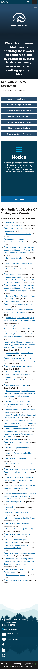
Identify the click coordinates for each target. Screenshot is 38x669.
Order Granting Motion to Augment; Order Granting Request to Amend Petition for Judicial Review (20, 423)
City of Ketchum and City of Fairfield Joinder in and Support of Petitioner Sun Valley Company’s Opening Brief (19, 288)
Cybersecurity (29, 664)
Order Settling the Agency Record (19, 464)
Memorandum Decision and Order (18, 234)
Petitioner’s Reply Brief (15, 258)
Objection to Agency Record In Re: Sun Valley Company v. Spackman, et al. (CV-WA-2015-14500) (20, 496)
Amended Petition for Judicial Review (20, 453)
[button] (29, 2)
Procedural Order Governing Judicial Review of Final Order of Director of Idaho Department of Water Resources (20, 561)
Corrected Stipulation (14, 502)
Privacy (6, 666)
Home (3, 90)
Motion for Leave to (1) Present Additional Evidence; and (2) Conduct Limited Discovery (18, 404)
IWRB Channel (10, 639)
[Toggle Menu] (34, 2)
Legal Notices (17, 666)
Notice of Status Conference (17, 459)
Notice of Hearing (13, 372)
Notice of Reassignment (15, 575)
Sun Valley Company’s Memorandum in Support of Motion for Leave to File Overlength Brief (19, 328)
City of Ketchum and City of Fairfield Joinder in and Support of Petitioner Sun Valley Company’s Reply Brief (19, 250)
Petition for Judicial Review (16, 580)
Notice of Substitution (14, 269)
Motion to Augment (13, 380)
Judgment (10, 231)
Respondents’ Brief (13, 277)
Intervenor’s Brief (13, 274)
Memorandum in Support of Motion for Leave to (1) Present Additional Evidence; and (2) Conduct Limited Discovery (19, 393)
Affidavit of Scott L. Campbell (17, 385)
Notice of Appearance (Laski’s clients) (20, 518)
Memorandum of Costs (14, 228)
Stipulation (10, 507)
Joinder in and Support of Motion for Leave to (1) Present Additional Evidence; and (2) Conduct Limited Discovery (19, 344)
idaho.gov (5, 664)
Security (29, 666)
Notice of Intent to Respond (17, 442)
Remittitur (10, 223)
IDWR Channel (10, 634)
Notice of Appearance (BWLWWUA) (19, 529)
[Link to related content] (19, 19)
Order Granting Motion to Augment (19, 304)
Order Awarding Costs (14, 226)
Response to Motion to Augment (18, 366)
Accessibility (16, 664)
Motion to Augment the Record (18, 448)
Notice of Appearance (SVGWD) (18, 523)
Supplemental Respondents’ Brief (19, 263)
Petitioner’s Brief (12, 301)
